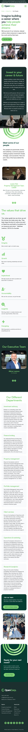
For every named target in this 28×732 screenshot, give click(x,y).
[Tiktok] (23, 723)
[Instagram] (11, 723)
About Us (8, 11)
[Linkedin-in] (14, 723)
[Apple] (20, 723)
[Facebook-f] (8, 723)
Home (2, 11)
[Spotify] (17, 723)
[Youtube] (5, 723)
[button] (14, 173)
